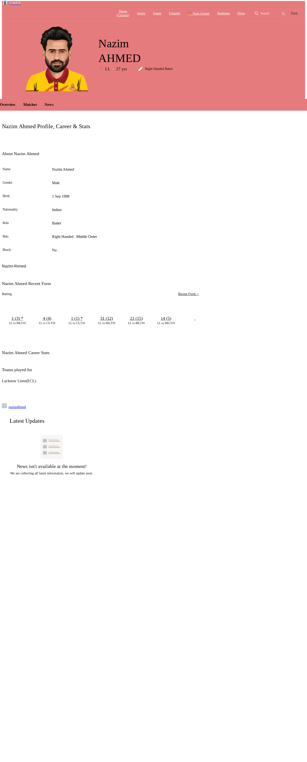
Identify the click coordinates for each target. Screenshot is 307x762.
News (49, 105)
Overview (8, 105)
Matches (30, 105)
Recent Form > (188, 294)
